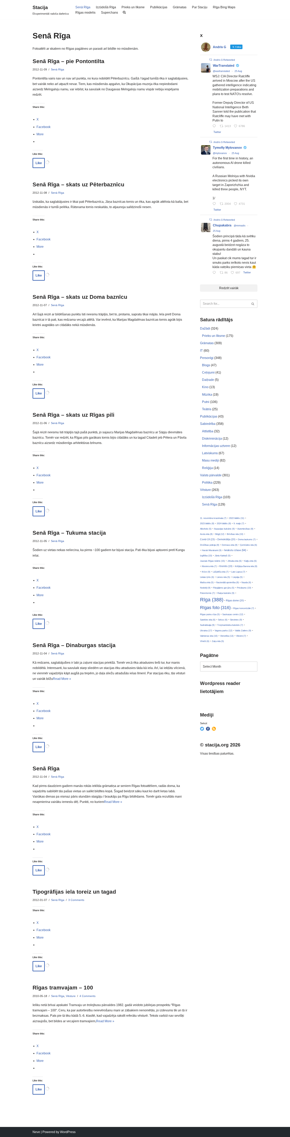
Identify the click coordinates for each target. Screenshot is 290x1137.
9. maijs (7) (239, 523)
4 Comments (87, 996)
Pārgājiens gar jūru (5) (223, 588)
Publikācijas (158, 7)
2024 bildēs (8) (224, 523)
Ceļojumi (208, 372)
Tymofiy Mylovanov (227, 147)
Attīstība (207, 431)
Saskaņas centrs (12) (232, 614)
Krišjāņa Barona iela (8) (246, 566)
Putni (205, 402)
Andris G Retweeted (224, 60)
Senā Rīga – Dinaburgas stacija (74, 645)
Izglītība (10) (206, 555)
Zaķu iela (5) (218, 641)
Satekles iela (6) (207, 619)
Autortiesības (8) (245, 529)
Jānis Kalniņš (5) (223, 555)
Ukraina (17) (206, 630)
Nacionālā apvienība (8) (227, 582)
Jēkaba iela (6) (234, 561)
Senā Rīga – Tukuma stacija (69, 533)
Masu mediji (210, 460)
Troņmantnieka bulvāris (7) (230, 625)
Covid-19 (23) (207, 539)
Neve (36, 1132)
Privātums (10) (244, 588)
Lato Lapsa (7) (238, 572)
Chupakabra (222, 225)
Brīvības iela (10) (235, 534)
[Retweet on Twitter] (210, 59)
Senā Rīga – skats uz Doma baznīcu (80, 297)
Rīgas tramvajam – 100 (63, 988)
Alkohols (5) (205, 529)
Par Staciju (199, 7)
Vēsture (71, 996)
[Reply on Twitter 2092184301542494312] (215, 273)
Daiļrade (208, 379)
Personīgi (206, 358)
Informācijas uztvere (216, 446)
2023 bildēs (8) (207, 523)
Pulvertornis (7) (207, 593)
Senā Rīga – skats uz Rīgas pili (73, 415)
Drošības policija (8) (209, 545)
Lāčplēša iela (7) (221, 572)
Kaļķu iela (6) (250, 561)
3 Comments (76, 900)
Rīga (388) (211, 599)
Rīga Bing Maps (224, 7)
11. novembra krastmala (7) (213, 518)
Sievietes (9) (236, 619)
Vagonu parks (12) (223, 630)
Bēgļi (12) (219, 534)
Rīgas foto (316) (215, 607)
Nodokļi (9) (205, 588)
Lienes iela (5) (223, 577)
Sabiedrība (207, 423)
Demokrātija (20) (226, 539)
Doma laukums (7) (247, 539)
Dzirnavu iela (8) (230, 545)
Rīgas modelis (85, 12)
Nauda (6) (246, 582)
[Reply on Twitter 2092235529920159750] (215, 204)
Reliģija (207, 468)
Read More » (62, 678)
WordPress (68, 1132)
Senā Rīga (82, 7)
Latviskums (210, 453)
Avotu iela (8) (206, 534)
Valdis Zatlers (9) (243, 630)
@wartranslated (221, 71)
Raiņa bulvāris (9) (225, 593)
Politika (207, 482)
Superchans (109, 12)
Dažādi (205, 328)
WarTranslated (223, 65)
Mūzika (207, 394)
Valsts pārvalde (211, 475)
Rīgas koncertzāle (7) (243, 608)
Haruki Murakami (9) (212, 550)
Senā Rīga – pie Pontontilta (68, 61)
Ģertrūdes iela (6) (248, 545)
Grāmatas (179, 7)
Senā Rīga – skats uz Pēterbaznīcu (78, 184)
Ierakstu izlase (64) (235, 550)
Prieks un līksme (133, 7)
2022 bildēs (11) (236, 518)
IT (201, 350)
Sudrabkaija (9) (207, 625)
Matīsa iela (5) (207, 582)
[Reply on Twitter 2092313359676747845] (215, 126)
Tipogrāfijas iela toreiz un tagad (74, 892)
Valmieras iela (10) (209, 636)
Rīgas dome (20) (235, 600)
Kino (205, 387)
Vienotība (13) (227, 636)
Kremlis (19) (225, 566)
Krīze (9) (206, 572)
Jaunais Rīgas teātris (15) (212, 561)
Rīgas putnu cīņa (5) (210, 614)
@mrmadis (239, 225)
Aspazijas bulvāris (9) (224, 529)
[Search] (253, 304)
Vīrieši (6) (204, 641)
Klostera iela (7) (209, 566)
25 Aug (238, 71)
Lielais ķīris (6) (207, 577)
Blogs (206, 365)
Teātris (206, 409)
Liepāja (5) (238, 577)
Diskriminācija (212, 438)
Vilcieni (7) (241, 636)
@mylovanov (220, 153)
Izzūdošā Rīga (106, 7)
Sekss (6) (222, 619)
